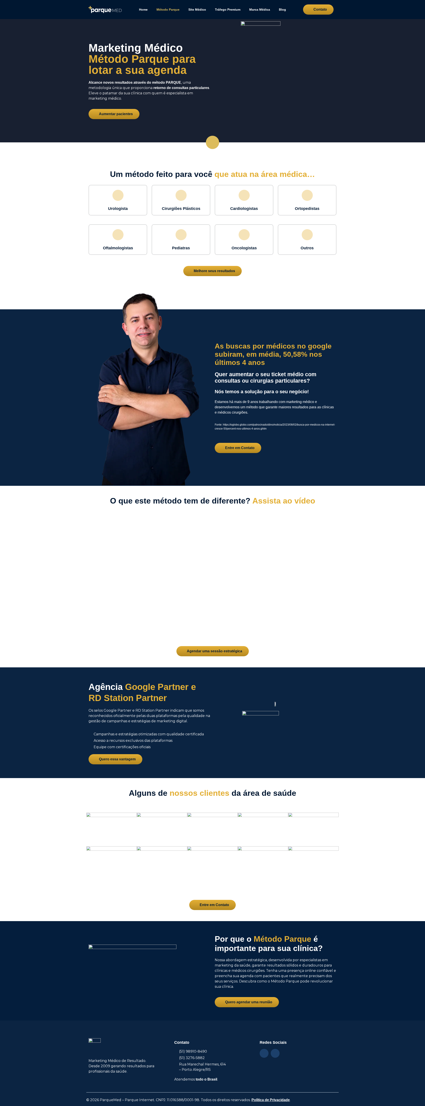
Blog (282, 9)
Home (143, 9)
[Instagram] (264, 1053)
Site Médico (197, 9)
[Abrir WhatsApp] (414, 1095)
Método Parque (168, 9)
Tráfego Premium (227, 9)
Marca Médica (259, 9)
